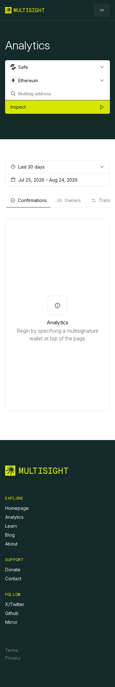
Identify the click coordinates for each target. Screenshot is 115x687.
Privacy (13, 658)
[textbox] (57, 93)
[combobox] (57, 67)
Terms (11, 650)
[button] (102, 10)
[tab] (28, 200)
